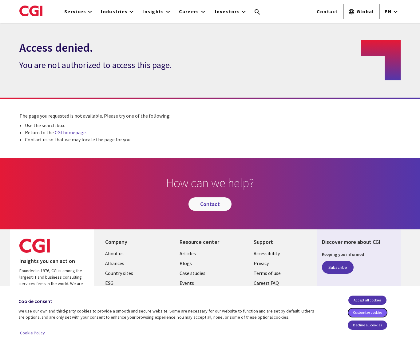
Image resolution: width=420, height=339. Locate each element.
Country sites (119, 273)
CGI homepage (70, 132)
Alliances (114, 263)
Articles (188, 253)
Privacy (261, 263)
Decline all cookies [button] (367, 325)
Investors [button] (227, 11)
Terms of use (267, 273)
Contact (327, 11)
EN (388, 11)
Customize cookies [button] (367, 312)
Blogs (186, 263)
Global (365, 11)
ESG (109, 283)
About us (114, 253)
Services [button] (75, 11)
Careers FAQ (266, 283)
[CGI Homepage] (30, 11)
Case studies (192, 273)
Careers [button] (189, 11)
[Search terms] (257, 12)
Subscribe (337, 267)
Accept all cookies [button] (367, 300)
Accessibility (267, 253)
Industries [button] (114, 11)
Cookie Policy (32, 333)
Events (187, 283)
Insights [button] (153, 11)
